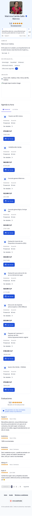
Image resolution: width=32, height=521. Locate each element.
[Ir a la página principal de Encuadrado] (16, 501)
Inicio (5, 495)
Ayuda (11, 495)
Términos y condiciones (21, 495)
